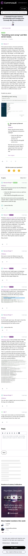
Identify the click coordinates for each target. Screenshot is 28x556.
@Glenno (10, 127)
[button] (2, 8)
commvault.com (22, 2)
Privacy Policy (6, 542)
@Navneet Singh (10, 217)
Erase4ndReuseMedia (11, 528)
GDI (4, 412)
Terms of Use (14, 542)
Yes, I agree (14, 547)
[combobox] (14, 12)
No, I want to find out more (14, 552)
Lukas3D (8, 523)
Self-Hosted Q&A (6, 28)
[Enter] (2, 12)
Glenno (5, 44)
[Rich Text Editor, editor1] (14, 442)
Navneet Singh (7, 182)
